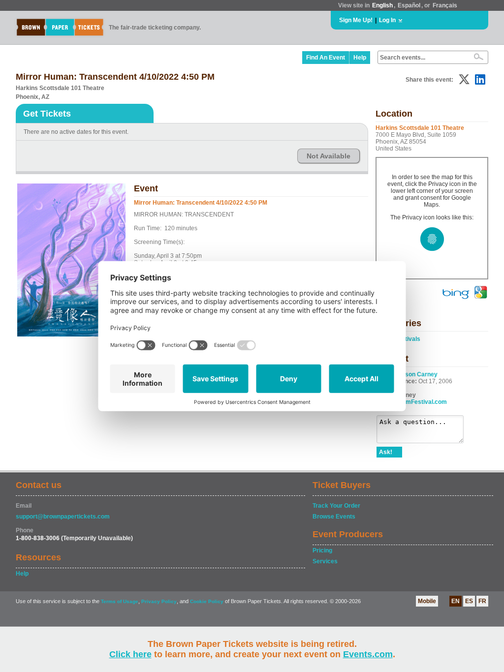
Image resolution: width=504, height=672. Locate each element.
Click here (130, 654)
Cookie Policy (206, 601)
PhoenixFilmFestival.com (412, 401)
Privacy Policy (159, 601)
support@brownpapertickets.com (63, 516)
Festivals (407, 339)
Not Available (328, 156)
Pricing (322, 550)
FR (482, 601)
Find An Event (325, 57)
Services (325, 561)
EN (455, 601)
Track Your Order (336, 505)
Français (445, 5)
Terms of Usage (119, 601)
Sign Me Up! (356, 20)
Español (409, 5)
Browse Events (334, 516)
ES (469, 601)
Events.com (368, 654)
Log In (387, 20)
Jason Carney (418, 374)
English (382, 5)
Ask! (385, 452)
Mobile (427, 601)
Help (359, 57)
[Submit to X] (464, 79)
